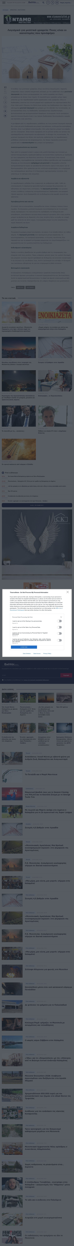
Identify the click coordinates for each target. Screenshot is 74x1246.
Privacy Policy (47, 653)
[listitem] (37, 617)
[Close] (68, 592)
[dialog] (37, 623)
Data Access (37, 653)
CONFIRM (24, 647)
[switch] (59, 621)
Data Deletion (27, 653)
